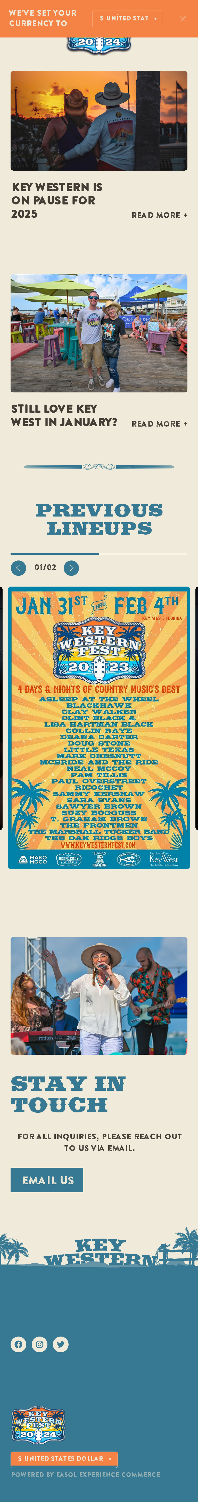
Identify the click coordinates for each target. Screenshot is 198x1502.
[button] (18, 568)
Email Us (47, 1181)
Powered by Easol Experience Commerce (85, 1475)
